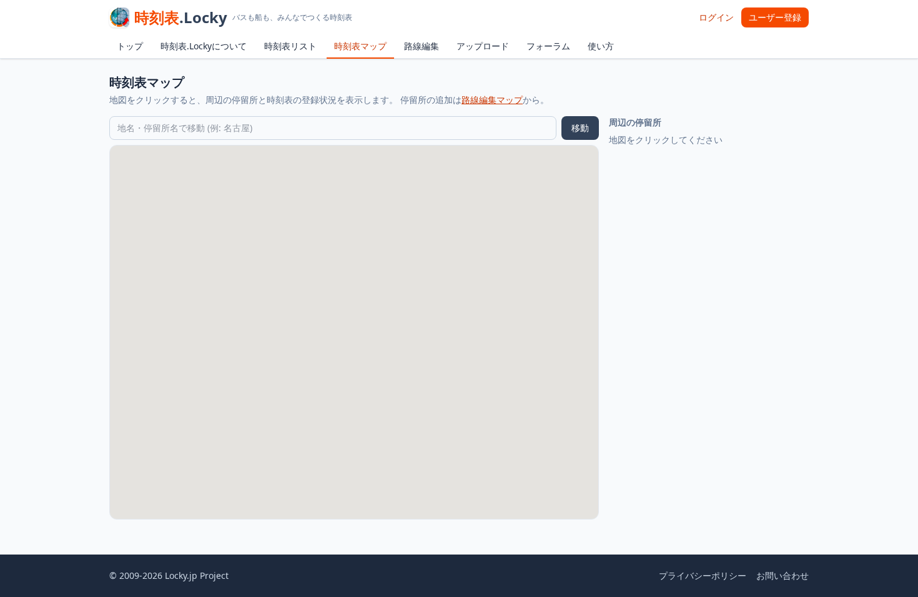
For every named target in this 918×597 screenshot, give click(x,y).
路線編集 (421, 46)
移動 (580, 128)
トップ (130, 46)
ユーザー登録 (775, 17)
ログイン (716, 17)
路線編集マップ (492, 100)
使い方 (601, 46)
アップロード (483, 46)
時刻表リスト (290, 46)
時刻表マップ (360, 46)
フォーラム (548, 46)
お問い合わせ (782, 575)
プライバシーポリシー (702, 575)
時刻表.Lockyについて (203, 46)
